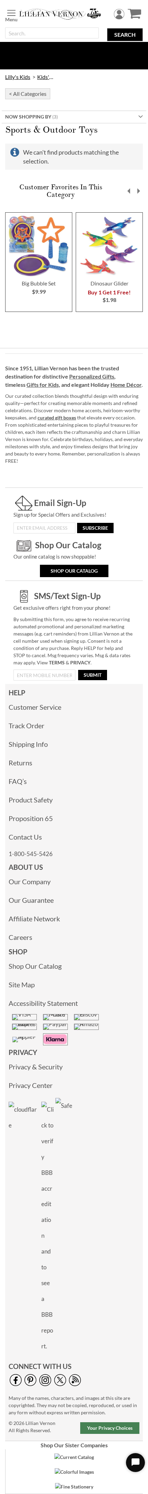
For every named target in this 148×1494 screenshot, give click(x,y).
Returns (20, 763)
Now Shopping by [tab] (28, 117)
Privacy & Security (36, 1067)
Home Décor (125, 384)
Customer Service (35, 707)
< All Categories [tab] (27, 93)
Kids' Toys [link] (45, 77)
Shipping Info (28, 744)
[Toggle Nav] (11, 14)
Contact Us (25, 837)
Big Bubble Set (39, 283)
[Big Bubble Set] (38, 275)
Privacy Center (31, 1085)
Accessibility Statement (43, 1003)
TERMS (57, 662)
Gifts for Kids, (43, 384)
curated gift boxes (57, 417)
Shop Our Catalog (74, 571)
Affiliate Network (34, 918)
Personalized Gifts (91, 376)
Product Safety (31, 800)
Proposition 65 (31, 818)
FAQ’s (18, 781)
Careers (20, 937)
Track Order (26, 725)
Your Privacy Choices (110, 1428)
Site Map (22, 984)
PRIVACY (80, 662)
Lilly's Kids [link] (17, 77)
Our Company (30, 881)
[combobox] (52, 32)
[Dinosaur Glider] (109, 275)
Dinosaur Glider (109, 283)
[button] (129, 191)
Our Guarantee (31, 900)
